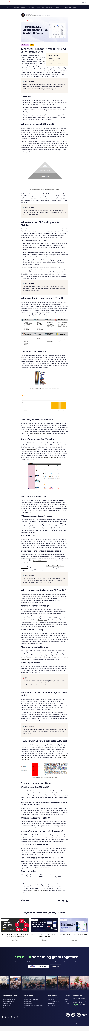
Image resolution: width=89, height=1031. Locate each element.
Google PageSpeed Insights (49, 457)
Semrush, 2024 (58, 130)
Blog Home (16, 7)
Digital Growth (59, 7)
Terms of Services (58, 1023)
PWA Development (7, 1003)
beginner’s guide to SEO (52, 147)
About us (67, 997)
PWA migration (42, 620)
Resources (23, 7)
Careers (67, 1003)
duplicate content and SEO (39, 434)
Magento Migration (28, 1003)
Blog (66, 1001)
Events (66, 999)
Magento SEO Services (54, 58)
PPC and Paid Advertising (53, 1001)
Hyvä (43, 7)
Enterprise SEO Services (53, 997)
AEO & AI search (51, 1005)
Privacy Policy (68, 1023)
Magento (38, 7)
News (74, 7)
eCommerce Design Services (9, 999)
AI (54, 7)
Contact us (76, 1004)
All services (55, 966)
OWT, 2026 (24, 431)
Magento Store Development (56, 63)
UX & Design (68, 7)
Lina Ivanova (29, 14)
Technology (49, 7)
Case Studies (31, 7)
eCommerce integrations (8, 1001)
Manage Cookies (77, 1023)
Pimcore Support (6, 1005)
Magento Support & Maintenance (31, 999)
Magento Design (27, 1001)
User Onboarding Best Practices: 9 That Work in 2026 (73, 934)
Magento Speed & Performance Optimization (33, 1005)
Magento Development (29, 997)
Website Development (8, 997)
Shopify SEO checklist (40, 561)
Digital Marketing (53, 60)
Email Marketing (51, 1003)
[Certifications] (76, 1015)
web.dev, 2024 (31, 449)
